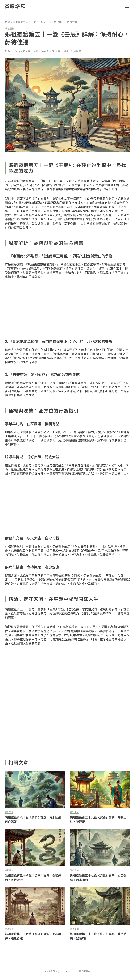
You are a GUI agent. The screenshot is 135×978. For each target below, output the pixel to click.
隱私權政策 (84, 971)
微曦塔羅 (15, 6)
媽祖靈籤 (9, 28)
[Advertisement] (67, 308)
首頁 (7, 21)
